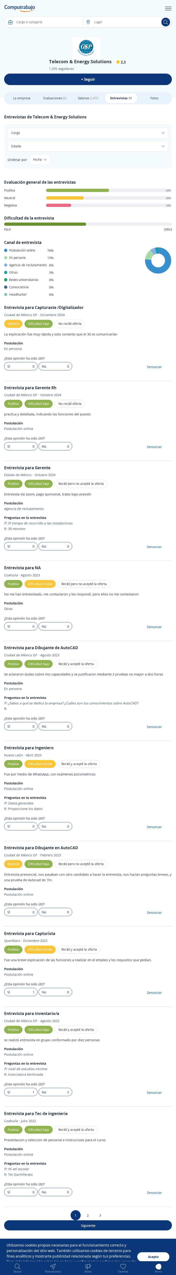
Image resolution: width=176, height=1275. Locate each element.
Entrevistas (121, 98)
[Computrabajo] (20, 8)
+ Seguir (88, 79)
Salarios (88, 98)
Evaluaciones (55, 98)
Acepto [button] (153, 1257)
